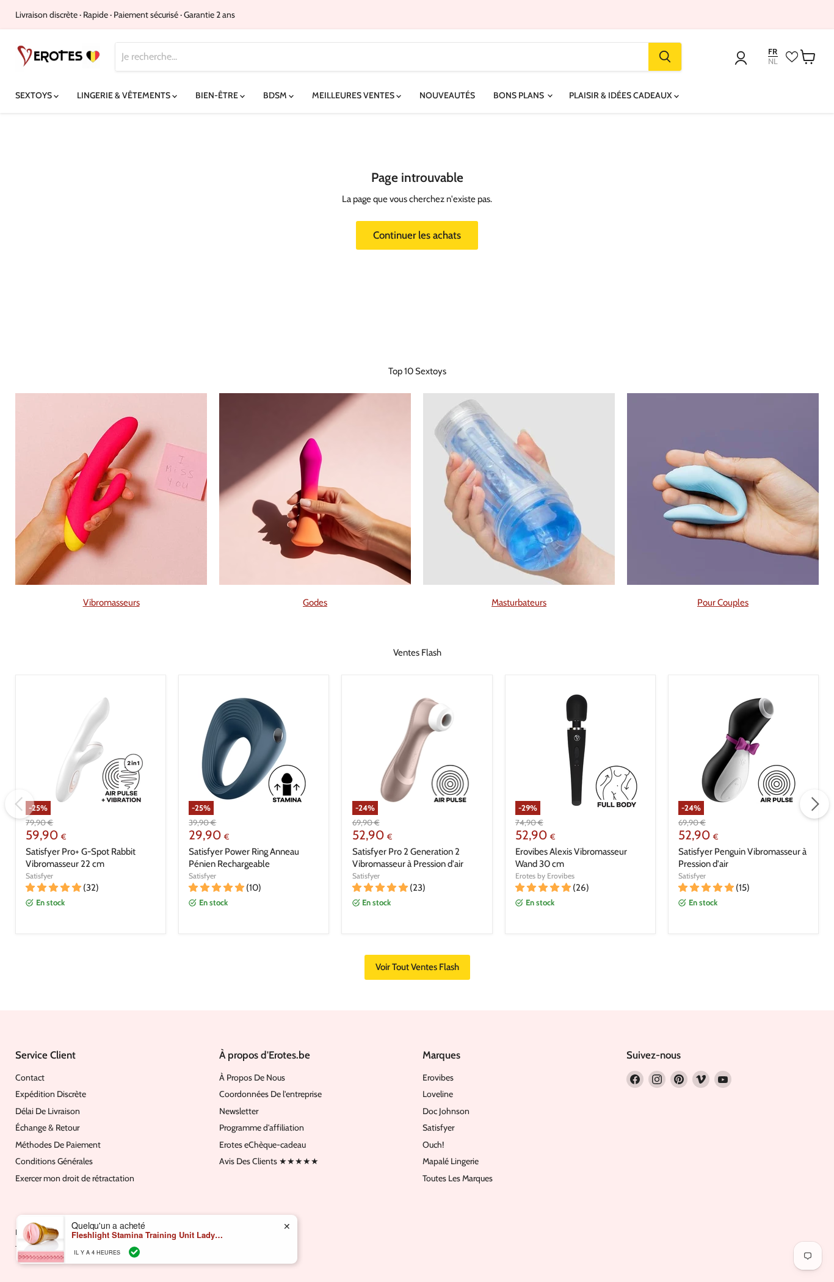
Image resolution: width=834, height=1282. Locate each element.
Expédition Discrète (50, 1093)
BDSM (276, 95)
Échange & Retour (47, 1127)
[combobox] (381, 57)
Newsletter (238, 1111)
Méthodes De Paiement (58, 1144)
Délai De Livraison (47, 1111)
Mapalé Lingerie (450, 1161)
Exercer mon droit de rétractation (74, 1178)
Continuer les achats (417, 235)
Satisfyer (39, 875)
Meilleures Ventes (354, 95)
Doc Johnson (446, 1111)
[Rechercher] (664, 57)
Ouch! (433, 1144)
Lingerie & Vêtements (124, 95)
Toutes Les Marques (457, 1178)
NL (773, 61)
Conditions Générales (54, 1161)
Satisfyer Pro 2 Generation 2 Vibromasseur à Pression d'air (407, 857)
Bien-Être (217, 95)
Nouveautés (447, 95)
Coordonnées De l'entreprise (270, 1093)
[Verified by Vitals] (134, 1252)
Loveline (437, 1093)
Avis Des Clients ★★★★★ (269, 1161)
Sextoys (34, 95)
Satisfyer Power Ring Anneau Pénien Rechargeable (244, 857)
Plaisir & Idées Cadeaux (621, 95)
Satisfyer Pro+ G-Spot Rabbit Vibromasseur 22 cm (81, 857)
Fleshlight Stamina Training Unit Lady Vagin (147, 1235)
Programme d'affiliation (261, 1127)
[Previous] (19, 804)
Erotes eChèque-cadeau (262, 1144)
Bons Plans (519, 95)
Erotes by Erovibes (545, 875)
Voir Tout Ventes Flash (417, 967)
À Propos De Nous (252, 1077)
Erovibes (438, 1077)
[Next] (814, 804)
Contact (30, 1077)
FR (772, 51)
